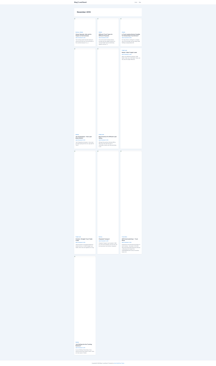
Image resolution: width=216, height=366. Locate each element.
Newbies (100, 32)
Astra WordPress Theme (119, 363)
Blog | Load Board (80, 2)
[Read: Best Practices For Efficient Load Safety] (108, 90)
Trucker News (124, 236)
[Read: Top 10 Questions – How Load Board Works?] (85, 90)
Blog (140, 2)
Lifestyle (81, 32)
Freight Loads (101, 134)
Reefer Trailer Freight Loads (129, 52)
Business (77, 32)
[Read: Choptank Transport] (108, 192)
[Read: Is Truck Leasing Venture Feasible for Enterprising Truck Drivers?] (131, 24)
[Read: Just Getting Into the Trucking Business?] (85, 297)
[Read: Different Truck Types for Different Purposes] (108, 24)
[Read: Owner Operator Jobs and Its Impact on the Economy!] (85, 24)
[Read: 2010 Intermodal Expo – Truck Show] (131, 192)
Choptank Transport (104, 239)
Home (136, 2)
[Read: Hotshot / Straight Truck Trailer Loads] (85, 192)
